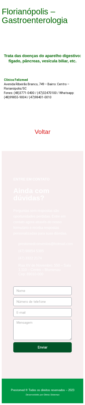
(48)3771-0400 (24, 93)
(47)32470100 (47, 93)
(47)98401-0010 (40, 97)
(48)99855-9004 (15, 97)
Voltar (42, 131)
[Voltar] (42, 112)
